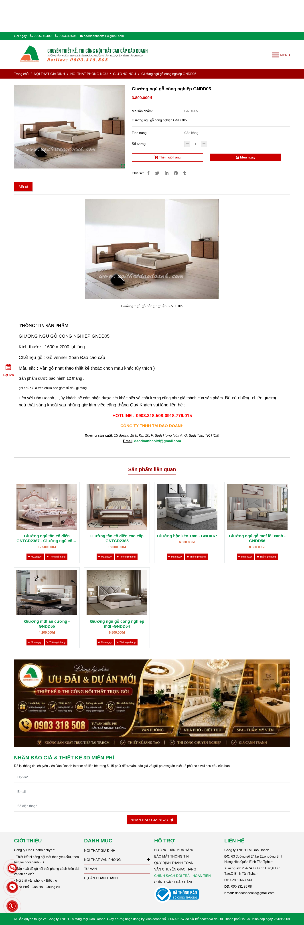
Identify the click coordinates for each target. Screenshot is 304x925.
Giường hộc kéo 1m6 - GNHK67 (187, 536)
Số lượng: (139, 144)
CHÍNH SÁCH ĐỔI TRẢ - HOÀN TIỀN (182, 876)
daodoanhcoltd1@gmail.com (104, 36)
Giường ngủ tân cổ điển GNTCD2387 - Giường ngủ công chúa (46, 538)
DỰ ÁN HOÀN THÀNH (101, 878)
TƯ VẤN (90, 869)
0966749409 (43, 36)
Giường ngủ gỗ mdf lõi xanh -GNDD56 (257, 538)
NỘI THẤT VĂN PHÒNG (102, 860)
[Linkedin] (166, 173)
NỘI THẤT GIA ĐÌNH (49, 74)
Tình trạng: (140, 133)
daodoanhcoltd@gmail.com (157, 441)
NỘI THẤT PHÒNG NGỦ (89, 74)
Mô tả (23, 187)
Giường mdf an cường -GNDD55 (47, 624)
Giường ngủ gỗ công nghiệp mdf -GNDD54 (117, 624)
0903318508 (68, 36)
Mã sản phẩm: (143, 111)
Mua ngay (247, 157)
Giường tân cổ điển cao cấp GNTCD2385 (117, 538)
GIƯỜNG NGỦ (124, 74)
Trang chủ (21, 74)
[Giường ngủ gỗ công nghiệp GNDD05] (85, 55)
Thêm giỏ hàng (169, 157)
